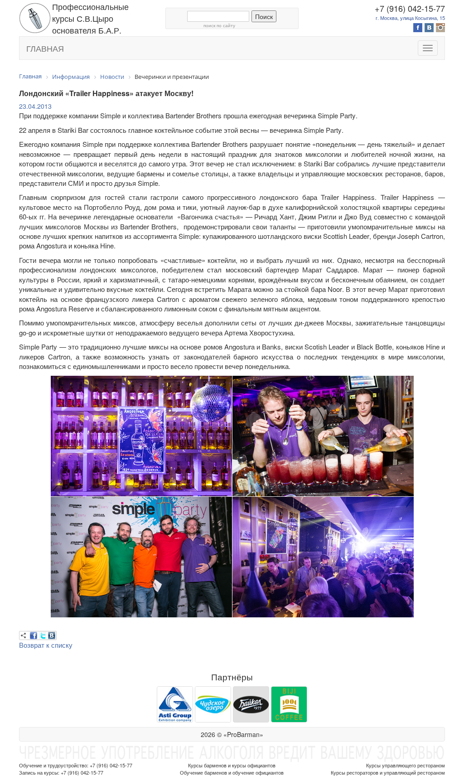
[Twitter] (42, 635)
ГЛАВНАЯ (45, 48)
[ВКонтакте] (51, 635)
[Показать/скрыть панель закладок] (23, 635)
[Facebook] (33, 635)
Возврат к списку (45, 645)
